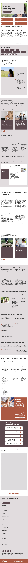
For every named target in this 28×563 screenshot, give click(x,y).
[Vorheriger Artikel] (2, 131)
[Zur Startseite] (14, 1)
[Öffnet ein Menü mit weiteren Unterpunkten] (26, 1)
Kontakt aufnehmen (16, 11)
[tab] (5, 171)
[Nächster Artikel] (4, 131)
